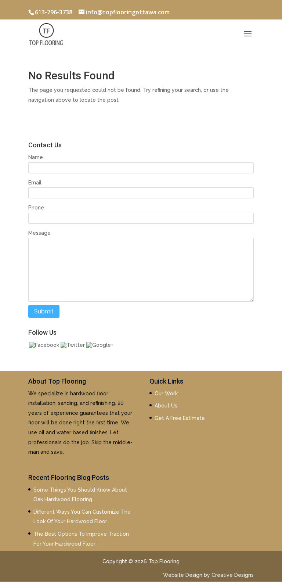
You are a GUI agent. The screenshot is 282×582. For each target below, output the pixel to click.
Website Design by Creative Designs (208, 575)
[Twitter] (73, 345)
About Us (166, 406)
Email (34, 183)
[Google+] (100, 345)
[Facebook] (44, 345)
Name (35, 157)
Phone (36, 208)
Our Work (166, 393)
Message (39, 233)
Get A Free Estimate (180, 418)
